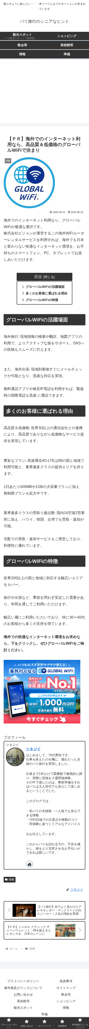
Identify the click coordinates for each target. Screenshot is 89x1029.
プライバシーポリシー (23, 981)
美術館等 (23, 1001)
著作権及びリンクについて (23, 988)
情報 (11, 879)
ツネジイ (33, 749)
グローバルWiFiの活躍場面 (45, 286)
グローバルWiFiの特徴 (42, 300)
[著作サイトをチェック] (29, 864)
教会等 (66, 994)
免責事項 (66, 981)
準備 (44, 1014)
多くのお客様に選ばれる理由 (46, 293)
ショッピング (66, 1001)
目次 (38, 276)
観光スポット (23, 1007)
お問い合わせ (23, 994)
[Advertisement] (44, 94)
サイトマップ (66, 988)
